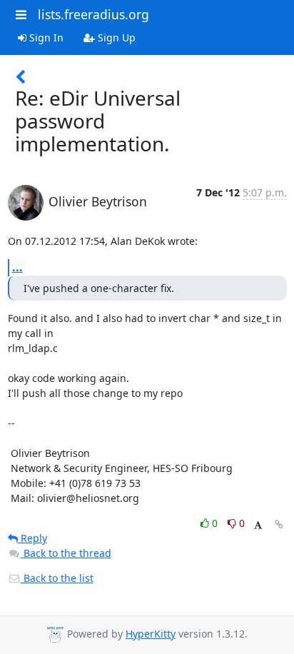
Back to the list (57, 578)
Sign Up (115, 37)
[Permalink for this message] (279, 524)
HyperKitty (151, 633)
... (17, 267)
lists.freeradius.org (93, 14)
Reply (32, 538)
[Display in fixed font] (258, 525)
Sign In (45, 37)
